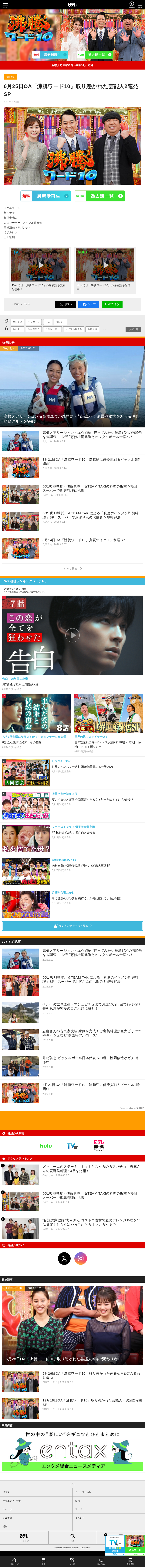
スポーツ (7, 1509)
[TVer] (50, 55)
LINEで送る (112, 304)
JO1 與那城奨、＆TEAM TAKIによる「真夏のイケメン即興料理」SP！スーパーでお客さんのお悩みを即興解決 (90, 980)
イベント (79, 1518)
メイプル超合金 (73, 329)
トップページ (24, 1541)
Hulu (99, 196)
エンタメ (17, 322)
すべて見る (71, 568)
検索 (72, 1541)
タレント (60, 322)
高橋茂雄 (92, 329)
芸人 (47, 322)
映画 (77, 1501)
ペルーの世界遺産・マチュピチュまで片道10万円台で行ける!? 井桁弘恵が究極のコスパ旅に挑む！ (91, 1006)
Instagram (80, 1258)
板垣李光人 (34, 329)
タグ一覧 (133, 329)
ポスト (68, 304)
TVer (45, 196)
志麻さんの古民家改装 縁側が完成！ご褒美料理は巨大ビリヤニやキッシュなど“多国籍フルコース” (91, 1033)
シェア (92, 304)
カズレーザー (52, 329)
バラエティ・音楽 (12, 1501)
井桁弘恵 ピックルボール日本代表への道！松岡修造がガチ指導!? (90, 1060)
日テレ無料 (99, 1145)
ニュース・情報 (83, 1492)
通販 (5, 1526)
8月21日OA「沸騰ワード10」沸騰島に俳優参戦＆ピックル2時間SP (91, 1087)
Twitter (64, 1258)
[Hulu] (94, 55)
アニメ (78, 1509)
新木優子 (17, 329)
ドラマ (6, 1492)
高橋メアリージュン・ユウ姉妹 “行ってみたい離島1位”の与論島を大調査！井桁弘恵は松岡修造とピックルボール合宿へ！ (92, 953)
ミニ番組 (7, 1518)
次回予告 (10, 77)
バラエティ (34, 322)
